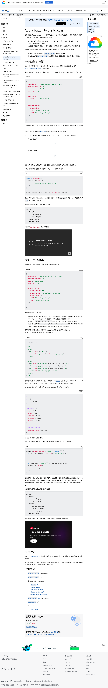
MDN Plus (46, 671)
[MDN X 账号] (9, 669)
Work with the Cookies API (11, 80)
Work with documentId (10, 66)
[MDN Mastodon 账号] (12, 669)
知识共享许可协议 (50, 685)
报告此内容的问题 (49, 634)
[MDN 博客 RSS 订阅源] (15, 669)
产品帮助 (46, 674)
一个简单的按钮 (93, 24)
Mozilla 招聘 (47, 665)
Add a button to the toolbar (9, 58)
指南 (87, 665)
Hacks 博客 (89, 674)
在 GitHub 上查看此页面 (33, 634)
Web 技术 (89, 659)
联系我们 (4, 120)
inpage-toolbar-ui (36, 592)
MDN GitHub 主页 (70, 671)
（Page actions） (35, 556)
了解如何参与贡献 (31, 627)
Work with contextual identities (10, 87)
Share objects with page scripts (10, 52)
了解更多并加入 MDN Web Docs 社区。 (60, 20)
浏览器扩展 (4, 24)
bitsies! (42, 131)
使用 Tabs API (7, 71)
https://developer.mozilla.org (33, 68)
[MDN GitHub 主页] (2, 669)
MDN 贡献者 (54, 632)
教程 (87, 668)
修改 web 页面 (7, 44)
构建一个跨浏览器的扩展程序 (11, 104)
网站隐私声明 (18, 681)
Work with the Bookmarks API (11, 76)
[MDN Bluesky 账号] (5, 669)
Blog (84, 10)
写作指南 (67, 665)
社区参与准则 (46, 681)
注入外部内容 (7, 48)
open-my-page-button (38, 594)
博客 (44, 662)
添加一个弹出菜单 (93, 26)
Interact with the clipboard (11, 91)
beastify (33, 585)
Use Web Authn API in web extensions (11, 96)
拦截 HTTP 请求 (8, 41)
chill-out (34, 609)
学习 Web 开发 (90, 662)
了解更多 (91, 32)
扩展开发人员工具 (8, 100)
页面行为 (91, 29)
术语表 (88, 671)
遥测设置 (28, 681)
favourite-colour (36, 589)
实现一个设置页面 (8, 62)
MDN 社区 (68, 659)
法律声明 (36, 681)
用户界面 (5, 34)
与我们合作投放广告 (49, 668)
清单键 (5, 112)
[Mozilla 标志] (6, 681)
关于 (44, 659)
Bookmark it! (35, 587)
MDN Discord (69, 668)
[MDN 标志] (4, 656)
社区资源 (67, 662)
